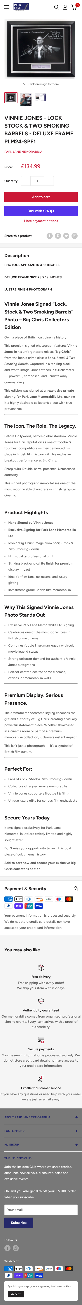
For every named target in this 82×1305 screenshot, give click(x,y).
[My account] (65, 7)
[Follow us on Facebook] (7, 1248)
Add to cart (41, 197)
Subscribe (19, 1223)
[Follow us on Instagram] (16, 1248)
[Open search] (56, 7)
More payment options (41, 221)
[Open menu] (6, 7)
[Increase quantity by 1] (49, 180)
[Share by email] (75, 236)
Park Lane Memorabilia (23, 152)
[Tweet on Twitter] (66, 236)
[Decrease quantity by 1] (25, 180)
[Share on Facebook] (50, 236)
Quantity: (11, 181)
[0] (74, 7)
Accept (16, 1294)
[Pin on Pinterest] (58, 236)
